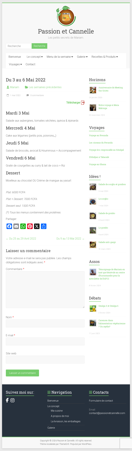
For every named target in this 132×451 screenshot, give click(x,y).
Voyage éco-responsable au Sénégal (106, 149)
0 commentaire (37, 95)
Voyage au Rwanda (98, 135)
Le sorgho (103, 198)
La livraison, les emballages (65, 421)
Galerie (81, 56)
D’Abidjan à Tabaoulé (99, 157)
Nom (10, 317)
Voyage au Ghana (97, 164)
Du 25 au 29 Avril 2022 (21, 238)
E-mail (10, 335)
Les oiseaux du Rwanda (101, 142)
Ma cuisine (57, 410)
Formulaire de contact (101, 400)
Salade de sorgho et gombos (112, 184)
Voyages (14, 64)
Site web (11, 353)
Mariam (14, 87)
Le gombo (103, 227)
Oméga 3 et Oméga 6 (108, 305)
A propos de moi (60, 416)
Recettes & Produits (104, 56)
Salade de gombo (106, 213)
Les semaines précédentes (45, 87)
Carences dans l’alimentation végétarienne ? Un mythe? (111, 323)
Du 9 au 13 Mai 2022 (71, 238)
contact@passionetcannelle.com (107, 413)
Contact (30, 64)
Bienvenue (15, 56)
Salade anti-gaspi (107, 242)
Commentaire (15, 269)
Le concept (34, 56)
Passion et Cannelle (66, 31)
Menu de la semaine (59, 56)
